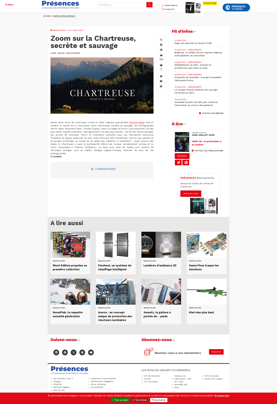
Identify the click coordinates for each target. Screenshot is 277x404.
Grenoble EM (180, 384)
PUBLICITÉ (170, 9)
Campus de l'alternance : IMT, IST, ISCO (183, 379)
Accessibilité (97, 387)
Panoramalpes (137, 122)
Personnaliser (159, 400)
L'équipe (57, 381)
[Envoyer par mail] (161, 81)
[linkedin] (161, 50)
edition (61, 53)
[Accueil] (60, 5)
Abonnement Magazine (102, 381)
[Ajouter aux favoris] (161, 76)
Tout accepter (121, 400)
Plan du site (59, 390)
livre (53, 53)
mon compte (171, 5)
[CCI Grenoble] (236, 8)
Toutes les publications (208, 150)
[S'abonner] (149, 352)
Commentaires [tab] (105, 168)
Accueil (46, 16)
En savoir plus (222, 395)
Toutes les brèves (212, 113)
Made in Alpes (59, 30)
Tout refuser (141, 400)
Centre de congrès (214, 379)
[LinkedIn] (56, 352)
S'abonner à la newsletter (103, 378)
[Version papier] (178, 162)
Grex (176, 387)
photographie (73, 53)
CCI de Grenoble (152, 376)
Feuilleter (182, 156)
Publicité (57, 384)
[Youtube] (91, 352)
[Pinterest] (82, 352)
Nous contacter (98, 384)
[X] (161, 40)
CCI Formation (151, 381)
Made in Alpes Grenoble (64, 16)
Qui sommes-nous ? (63, 378)
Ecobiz (147, 379)
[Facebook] (161, 45)
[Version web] (185, 162)
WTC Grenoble (212, 376)
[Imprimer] (161, 86)
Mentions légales (61, 387)
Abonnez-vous (190, 193)
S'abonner (216, 352)
